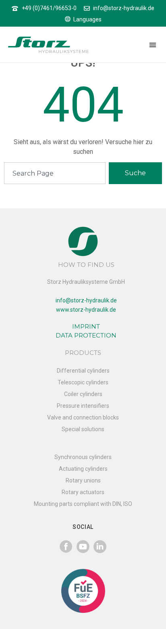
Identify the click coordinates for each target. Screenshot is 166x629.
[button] (152, 45)
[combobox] (55, 173)
